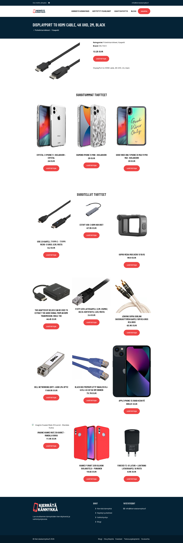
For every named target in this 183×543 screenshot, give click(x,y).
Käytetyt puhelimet (101, 11)
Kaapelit (55, 30)
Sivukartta (145, 539)
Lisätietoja (101, 59)
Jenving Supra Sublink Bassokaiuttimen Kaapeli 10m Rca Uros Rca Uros (131, 319)
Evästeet (118, 539)
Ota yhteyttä (109, 539)
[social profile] (49, 3)
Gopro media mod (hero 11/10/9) (132, 254)
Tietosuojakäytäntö (132, 539)
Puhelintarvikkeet (42, 30)
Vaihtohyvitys (121, 11)
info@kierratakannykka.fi (140, 3)
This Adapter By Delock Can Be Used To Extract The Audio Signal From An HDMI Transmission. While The (51, 313)
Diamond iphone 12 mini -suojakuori (91, 155)
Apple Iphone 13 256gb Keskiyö (132, 400)
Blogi (133, 11)
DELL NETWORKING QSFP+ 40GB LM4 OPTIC (51, 387)
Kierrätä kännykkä (80, 11)
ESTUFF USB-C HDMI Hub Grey (91, 224)
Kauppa (144, 11)
